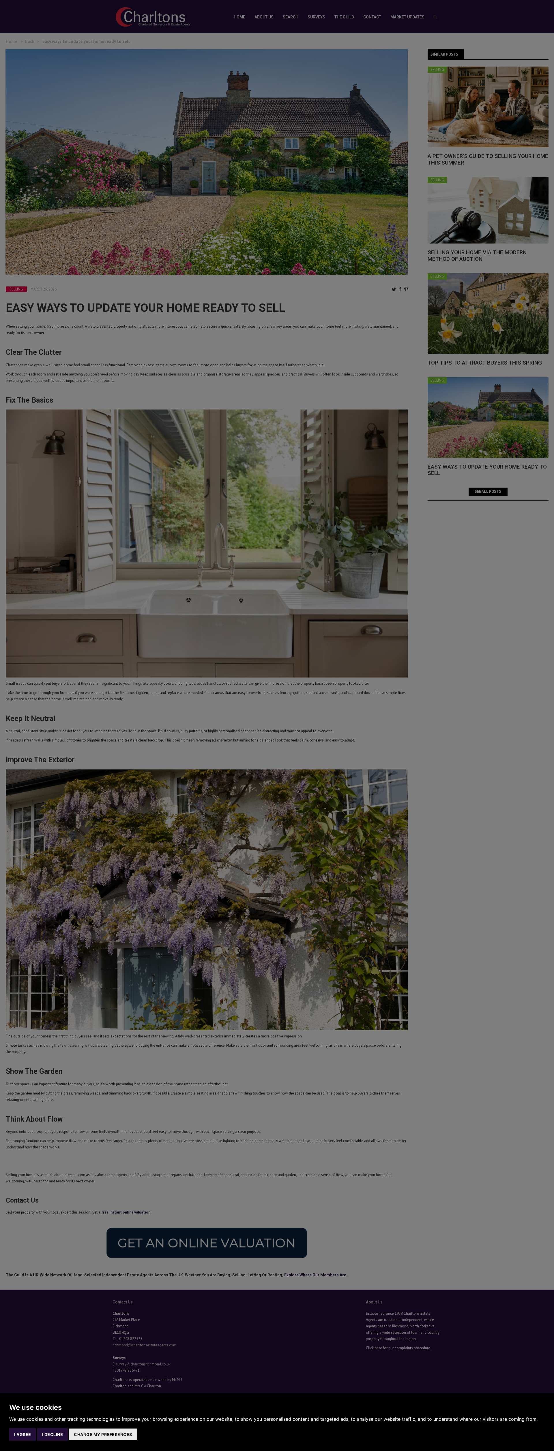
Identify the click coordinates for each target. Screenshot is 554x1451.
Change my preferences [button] (103, 1434)
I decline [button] (52, 1434)
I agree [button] (22, 1434)
